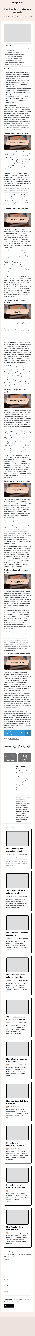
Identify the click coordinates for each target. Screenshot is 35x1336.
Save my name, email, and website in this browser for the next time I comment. (17, 1300)
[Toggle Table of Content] (28, 48)
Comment (7, 1259)
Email (6, 1285)
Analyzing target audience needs (13, 58)
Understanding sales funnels (12, 52)
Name (6, 1280)
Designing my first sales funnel (13, 60)
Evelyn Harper (22, 16)
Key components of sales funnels (13, 56)
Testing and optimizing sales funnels (14, 62)
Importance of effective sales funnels (14, 54)
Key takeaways (10, 50)
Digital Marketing (14, 738)
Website (6, 1291)
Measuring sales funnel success (13, 64)
